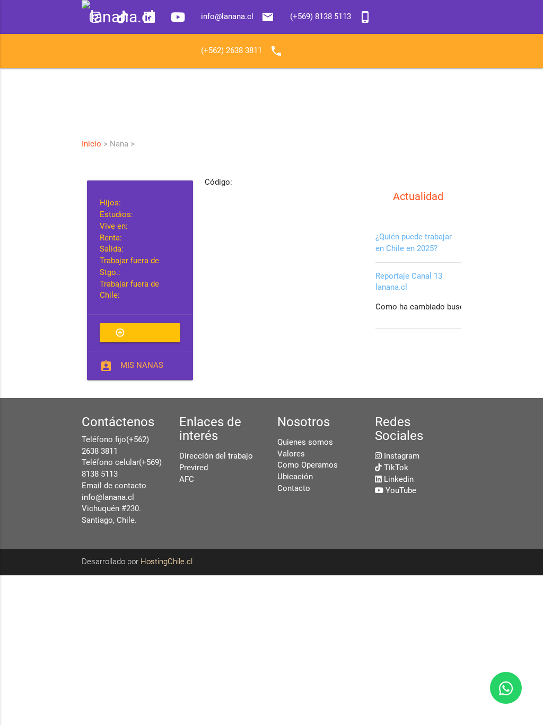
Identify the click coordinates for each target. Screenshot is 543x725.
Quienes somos (305, 442)
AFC (186, 479)
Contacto (293, 488)
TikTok (396, 467)
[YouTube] (178, 18)
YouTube (401, 490)
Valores (291, 454)
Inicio (91, 144)
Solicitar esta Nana (139, 334)
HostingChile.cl (166, 561)
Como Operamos (307, 465)
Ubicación (295, 476)
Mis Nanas (141, 365)
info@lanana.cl (108, 497)
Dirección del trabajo (216, 456)
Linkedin (399, 479)
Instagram (401, 456)
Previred (193, 467)
